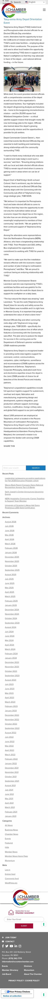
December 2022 (12, 715)
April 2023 (9, 697)
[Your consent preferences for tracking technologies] (43, 994)
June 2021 (9, 794)
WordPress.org (11, 883)
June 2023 (9, 689)
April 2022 (9, 750)
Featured (9, 843)
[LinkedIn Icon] (16, 946)
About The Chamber (33, 974)
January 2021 (10, 816)
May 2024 (9, 640)
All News (9, 825)
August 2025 (10, 574)
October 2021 (10, 776)
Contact (9, 941)
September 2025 (12, 570)
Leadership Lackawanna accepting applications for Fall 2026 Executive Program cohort (25, 479)
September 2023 (12, 675)
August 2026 (10, 522)
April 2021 (9, 803)
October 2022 (11, 724)
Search (17, 2)
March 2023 (10, 702)
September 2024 (12, 623)
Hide (7, 847)
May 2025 (9, 587)
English (31, 2)
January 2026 (11, 552)
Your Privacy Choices (20, 991)
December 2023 (12, 662)
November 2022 (12, 719)
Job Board (6, 974)
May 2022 (9, 746)
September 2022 (12, 728)
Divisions (28, 966)
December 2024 (12, 609)
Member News (11, 852)
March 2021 (10, 807)
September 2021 (12, 781)
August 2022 (10, 732)
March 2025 (10, 596)
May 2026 (9, 535)
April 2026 (9, 539)
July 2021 (9, 790)
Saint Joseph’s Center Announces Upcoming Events (24, 493)
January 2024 (11, 658)
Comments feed (12, 878)
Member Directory (10, 970)
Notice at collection (12, 996)
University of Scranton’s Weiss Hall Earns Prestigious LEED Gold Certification (22, 506)
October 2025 (11, 566)
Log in (7, 870)
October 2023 (11, 671)
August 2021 (10, 785)
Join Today (10, 937)
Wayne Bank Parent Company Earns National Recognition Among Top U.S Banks (24, 486)
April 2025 (9, 592)
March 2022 (10, 754)
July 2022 (9, 737)
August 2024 (10, 627)
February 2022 (11, 759)
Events (8, 838)
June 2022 (9, 741)
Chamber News (11, 834)
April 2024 (9, 645)
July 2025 (9, 579)
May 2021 (9, 798)
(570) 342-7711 (15, 958)
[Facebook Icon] (3, 946)
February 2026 (11, 548)
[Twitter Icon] (7, 946)
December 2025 (12, 557)
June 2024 (9, 636)
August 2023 (10, 680)
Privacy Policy (16, 980)
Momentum (10, 860)
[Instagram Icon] (20, 946)
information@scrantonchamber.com (18, 961)
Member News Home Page (16, 856)
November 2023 (12, 667)
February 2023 (11, 706)
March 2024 (10, 649)
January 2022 (11, 763)
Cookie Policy (32, 980)
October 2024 (11, 618)
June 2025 (9, 583)
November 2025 (12, 561)
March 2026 (10, 544)
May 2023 (9, 693)
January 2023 (11, 711)
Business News (11, 830)
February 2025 (11, 601)
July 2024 (9, 631)
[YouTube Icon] (12, 946)
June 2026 (9, 530)
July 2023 (9, 684)
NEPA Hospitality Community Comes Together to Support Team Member (24, 499)
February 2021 (11, 812)
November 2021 (11, 772)
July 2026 (9, 526)
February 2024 (11, 653)
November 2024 (12, 614)
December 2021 (11, 768)
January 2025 (11, 605)
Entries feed (10, 874)
